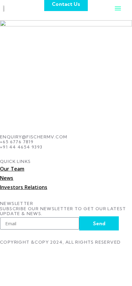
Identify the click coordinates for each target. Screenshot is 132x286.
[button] (118, 8)
